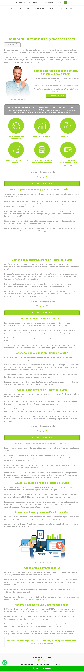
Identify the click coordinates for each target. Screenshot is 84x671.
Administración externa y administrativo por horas (42, 161)
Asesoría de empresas (42, 136)
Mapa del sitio (59, 664)
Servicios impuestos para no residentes (16, 161)
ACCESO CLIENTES (67, 8)
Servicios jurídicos (67, 136)
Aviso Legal (24, 664)
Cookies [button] (59, 2)
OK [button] (65, 2)
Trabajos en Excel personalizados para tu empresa (68, 162)
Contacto (52, 664)
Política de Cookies (44, 664)
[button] (17, 44)
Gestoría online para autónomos (16, 137)
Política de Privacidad (33, 664)
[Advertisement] (42, 21)
